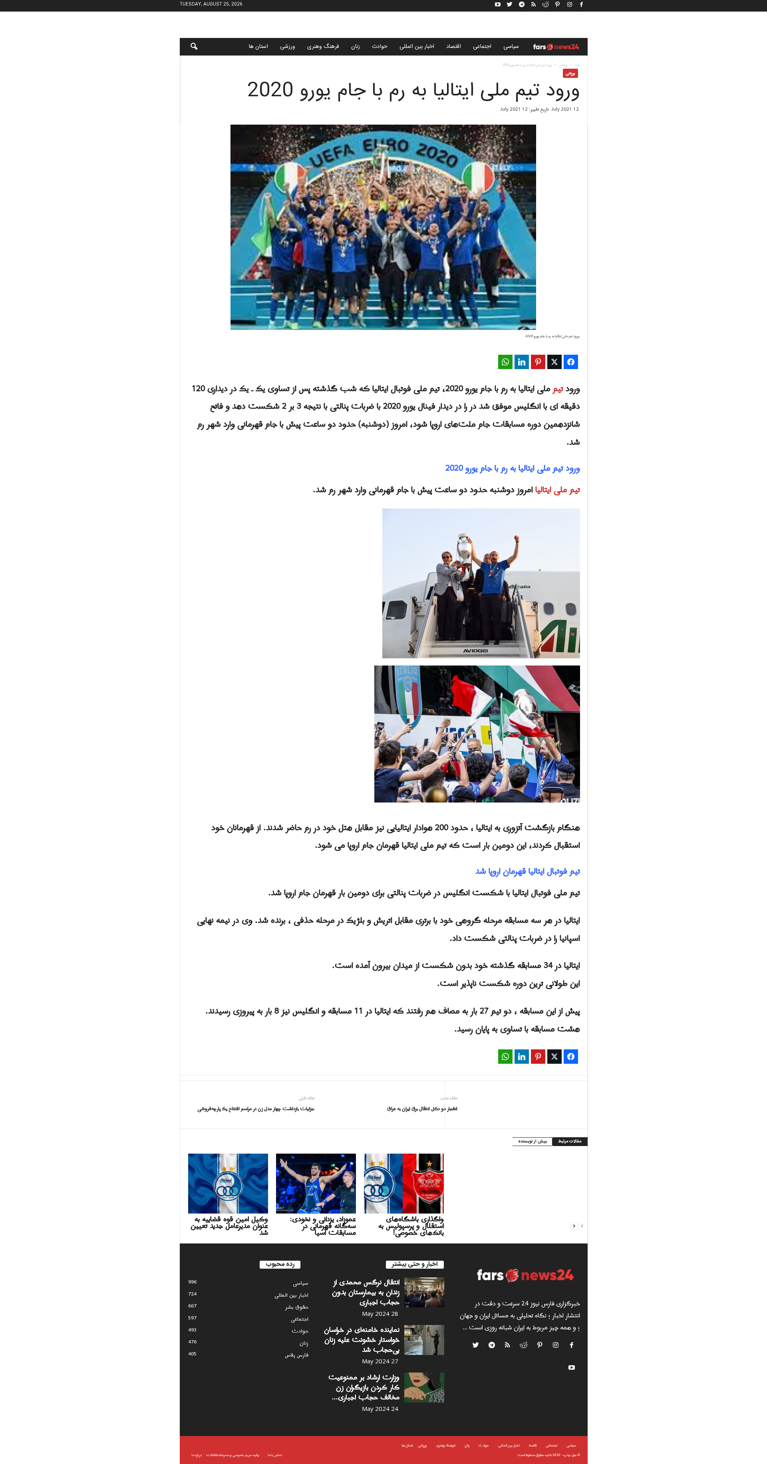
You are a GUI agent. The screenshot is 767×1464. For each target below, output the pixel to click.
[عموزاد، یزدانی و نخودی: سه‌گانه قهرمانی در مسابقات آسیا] (316, 1184)
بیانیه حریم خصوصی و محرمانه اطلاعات (233, 1455)
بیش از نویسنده (532, 1141)
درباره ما (197, 1455)
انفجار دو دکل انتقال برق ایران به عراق (422, 1109)
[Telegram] (522, 6)
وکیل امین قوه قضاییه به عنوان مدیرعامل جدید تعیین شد (229, 1226)
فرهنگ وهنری (323, 47)
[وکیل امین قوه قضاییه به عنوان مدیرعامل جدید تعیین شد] (228, 1184)
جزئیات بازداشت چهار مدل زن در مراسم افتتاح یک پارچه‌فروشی (256, 1109)
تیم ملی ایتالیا (557, 490)
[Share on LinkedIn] (522, 362)
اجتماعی (482, 47)
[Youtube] (498, 6)
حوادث (379, 47)
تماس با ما (275, 1455)
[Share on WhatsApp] (505, 362)
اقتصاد (453, 47)
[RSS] (533, 6)
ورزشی (287, 47)
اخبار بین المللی (416, 47)
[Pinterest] (557, 6)
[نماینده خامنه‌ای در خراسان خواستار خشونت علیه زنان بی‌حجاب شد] (424, 1340)
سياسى (511, 47)
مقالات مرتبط (570, 1141)
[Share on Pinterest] (538, 362)
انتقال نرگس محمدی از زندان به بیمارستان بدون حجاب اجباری (365, 1292)
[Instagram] (569, 6)
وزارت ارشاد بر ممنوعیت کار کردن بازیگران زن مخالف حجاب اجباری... (363, 1387)
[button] (188, 47)
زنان (355, 47)
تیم (558, 389)
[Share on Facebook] (571, 362)
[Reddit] (545, 6)
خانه (577, 65)
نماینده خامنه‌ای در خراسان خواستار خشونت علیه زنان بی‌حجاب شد (361, 1340)
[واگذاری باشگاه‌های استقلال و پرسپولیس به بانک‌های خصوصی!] (404, 1184)
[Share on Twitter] (554, 362)
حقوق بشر (296, 1307)
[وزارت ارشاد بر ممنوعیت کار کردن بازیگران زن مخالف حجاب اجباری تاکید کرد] (424, 1387)
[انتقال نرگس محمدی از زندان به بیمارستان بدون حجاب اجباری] (424, 1292)
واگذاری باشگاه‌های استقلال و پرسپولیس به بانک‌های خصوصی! (411, 1226)
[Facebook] (581, 6)
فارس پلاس (296, 1355)
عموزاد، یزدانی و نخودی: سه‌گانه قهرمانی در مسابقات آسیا (323, 1226)
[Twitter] (510, 6)
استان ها (258, 47)
